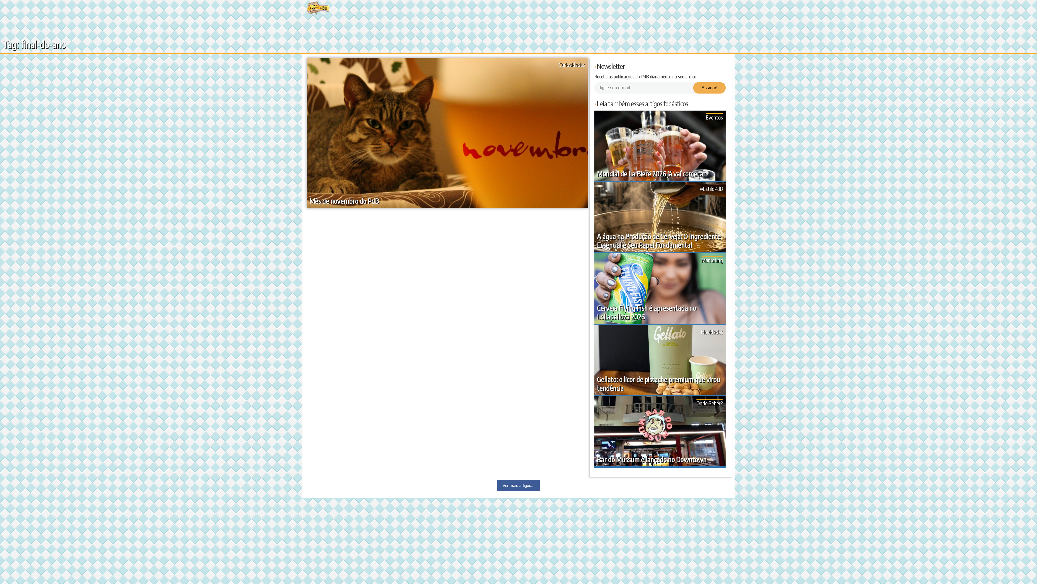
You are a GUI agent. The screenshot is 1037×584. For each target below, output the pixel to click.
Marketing (712, 260)
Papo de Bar (318, 8)
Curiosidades (572, 64)
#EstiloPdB (711, 188)
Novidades (712, 331)
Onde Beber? (709, 403)
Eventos (714, 117)
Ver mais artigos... (518, 485)
